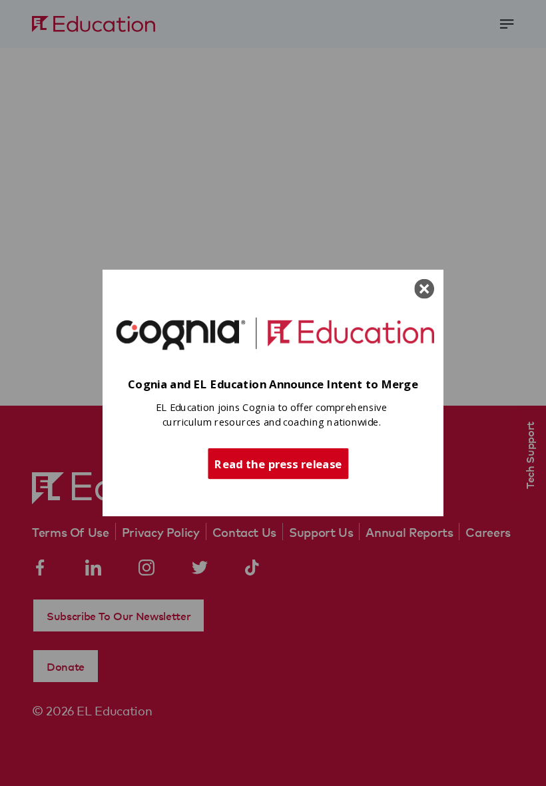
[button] (273, 384)
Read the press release (278, 463)
